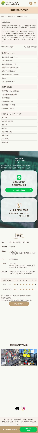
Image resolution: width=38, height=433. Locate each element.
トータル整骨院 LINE (19, 190)
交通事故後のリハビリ (8, 81)
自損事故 (4, 128)
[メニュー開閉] (35, 3)
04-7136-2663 (20, 210)
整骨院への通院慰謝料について (11, 67)
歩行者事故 (5, 142)
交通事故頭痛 (6, 98)
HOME (2, 16)
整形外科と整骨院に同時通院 (10, 74)
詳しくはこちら (19, 304)
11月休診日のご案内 (30, 47)
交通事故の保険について (9, 64)
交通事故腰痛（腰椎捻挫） (9, 94)
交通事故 (4, 118)
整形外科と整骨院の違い (9, 71)
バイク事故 (5, 138)
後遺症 (4, 78)
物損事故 (4, 125)
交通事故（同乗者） (7, 121)
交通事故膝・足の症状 (8, 108)
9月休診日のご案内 (7, 47)
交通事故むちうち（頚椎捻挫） (11, 91)
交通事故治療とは (7, 60)
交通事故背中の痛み (7, 101)
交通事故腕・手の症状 (8, 105)
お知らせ (10, 16)
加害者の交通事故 (7, 132)
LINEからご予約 (28, 429)
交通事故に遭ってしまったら (10, 57)
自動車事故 (5, 135)
